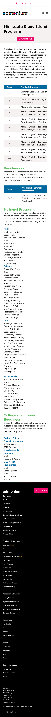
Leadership (7, 647)
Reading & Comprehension (12, 523)
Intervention (7, 507)
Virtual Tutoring (8, 575)
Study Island (7, 568)
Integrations (7, 669)
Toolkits (5, 628)
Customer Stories (9, 613)
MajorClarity (7, 545)
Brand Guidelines (9, 690)
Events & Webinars (9, 635)
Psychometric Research (11, 602)
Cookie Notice (7, 695)
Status (5, 676)
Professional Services (10, 583)
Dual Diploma (7, 500)
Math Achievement (9, 519)
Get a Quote (41, 490)
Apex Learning (8, 579)
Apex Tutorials (8, 564)
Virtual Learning (8, 511)
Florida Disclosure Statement (13, 700)
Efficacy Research (9, 598)
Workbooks (7, 624)
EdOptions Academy (10, 572)
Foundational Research (10, 605)
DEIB (4, 654)
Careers (5, 658)
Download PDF (25, 38)
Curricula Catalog (9, 587)
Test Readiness (8, 526)
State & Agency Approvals (12, 609)
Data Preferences (9, 702)
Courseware (7, 549)
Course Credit (7, 504)
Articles (5, 632)
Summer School (8, 534)
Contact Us (6, 688)
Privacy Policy (7, 693)
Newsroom (7, 650)
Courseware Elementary (13, 556)
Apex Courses (7, 553)
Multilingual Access (9, 530)
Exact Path (6, 560)
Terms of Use (7, 698)
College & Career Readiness (12, 515)
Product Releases (9, 673)
